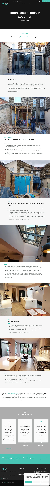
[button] (48, 474)
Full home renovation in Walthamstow (24, 474)
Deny (37, 481)
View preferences (45, 481)
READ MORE (9, 439)
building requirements (16, 269)
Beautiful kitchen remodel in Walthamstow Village (24, 471)
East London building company (13, 393)
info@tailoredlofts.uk (19, 1)
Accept (28, 481)
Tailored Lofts (6, 482)
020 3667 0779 (7, 1)
